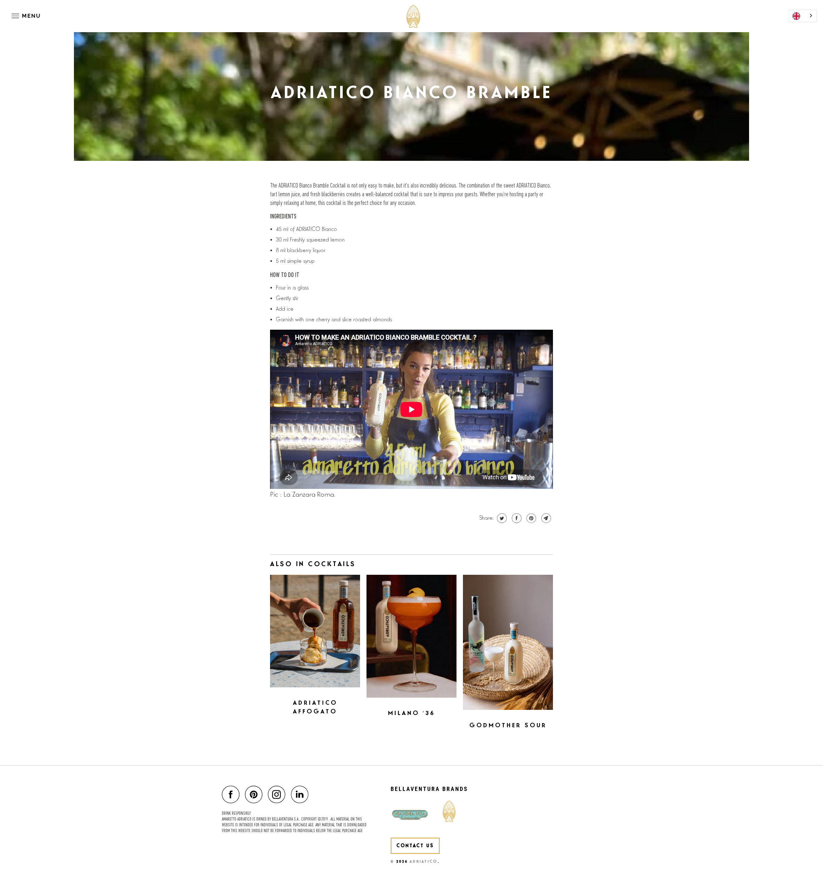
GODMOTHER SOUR (508, 725)
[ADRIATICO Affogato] (315, 631)
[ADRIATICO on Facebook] (232, 794)
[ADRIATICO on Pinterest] (255, 794)
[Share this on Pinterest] (530, 518)
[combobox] (803, 16)
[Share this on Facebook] (515, 518)
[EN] (802, 16)
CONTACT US (415, 846)
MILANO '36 (411, 713)
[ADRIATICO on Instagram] (278, 794)
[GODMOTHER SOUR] (508, 642)
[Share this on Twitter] (501, 518)
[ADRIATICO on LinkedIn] (301, 794)
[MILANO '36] (411, 636)
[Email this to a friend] (545, 518)
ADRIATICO (424, 861)
